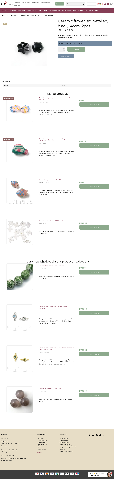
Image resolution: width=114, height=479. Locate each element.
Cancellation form (45, 2)
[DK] (98, 4)
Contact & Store (25, 2)
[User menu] (105, 4)
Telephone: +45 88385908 (9, 450)
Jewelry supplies (65, 444)
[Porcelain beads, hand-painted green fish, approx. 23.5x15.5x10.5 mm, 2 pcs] (19, 154)
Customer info (35, 2)
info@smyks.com (6, 452)
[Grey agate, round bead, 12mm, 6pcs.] (19, 404)
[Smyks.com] (6, 3)
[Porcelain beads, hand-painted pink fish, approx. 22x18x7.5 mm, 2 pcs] (19, 113)
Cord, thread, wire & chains (68, 446)
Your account (42, 449)
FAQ (19, 5)
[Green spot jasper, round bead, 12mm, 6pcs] (19, 281)
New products (64, 438)
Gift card (62, 449)
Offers (14, 10)
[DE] (100, 4)
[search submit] (83, 4)
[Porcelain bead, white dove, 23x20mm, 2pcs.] (19, 236)
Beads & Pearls (64, 442)
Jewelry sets (64, 440)
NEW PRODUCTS (6, 10)
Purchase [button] (77, 49)
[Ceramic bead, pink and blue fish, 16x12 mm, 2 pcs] (19, 195)
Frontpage (17, 2)
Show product (94, 104)
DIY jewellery (59, 4)
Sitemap (39, 452)
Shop (15, 5)
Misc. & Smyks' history (66, 451)
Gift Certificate (89, 10)
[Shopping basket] (111, 4)
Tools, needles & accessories (68, 448)
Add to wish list (65, 56)
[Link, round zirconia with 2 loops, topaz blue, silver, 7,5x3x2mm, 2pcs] (19, 322)
